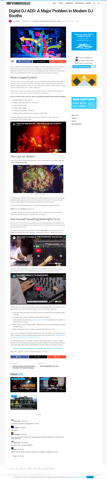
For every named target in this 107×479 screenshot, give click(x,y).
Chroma (88, 3)
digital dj (20, 351)
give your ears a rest (38, 320)
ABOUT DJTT (75, 115)
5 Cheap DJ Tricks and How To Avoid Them (24, 388)
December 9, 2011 (16, 408)
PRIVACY (74, 121)
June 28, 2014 (15, 390)
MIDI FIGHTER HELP (77, 124)
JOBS (17, 469)
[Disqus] (38, 437)
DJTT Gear (14, 396)
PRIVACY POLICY (37, 469)
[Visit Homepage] (18, 3)
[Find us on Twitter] (95, 475)
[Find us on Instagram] (93, 475)
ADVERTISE (29, 469)
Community (69, 3)
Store (61, 3)
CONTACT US (22, 469)
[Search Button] (94, 3)
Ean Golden (17, 21)
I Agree (90, 477)
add (15, 351)
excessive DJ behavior (35, 351)
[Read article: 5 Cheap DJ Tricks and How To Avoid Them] (23, 384)
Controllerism (35, 21)
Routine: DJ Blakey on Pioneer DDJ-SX (51, 388)
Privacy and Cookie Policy (78, 477)
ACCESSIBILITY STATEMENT (48, 469)
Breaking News (44, 378)
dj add (26, 351)
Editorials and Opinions (46, 21)
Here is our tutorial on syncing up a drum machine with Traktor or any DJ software (38, 348)
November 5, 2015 (26, 21)
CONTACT (74, 118)
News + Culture (57, 21)
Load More (38, 414)
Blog (54, 3)
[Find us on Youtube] (97, 475)
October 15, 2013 (45, 390)
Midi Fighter (80, 3)
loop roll (45, 351)
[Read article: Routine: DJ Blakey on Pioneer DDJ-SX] (52, 384)
